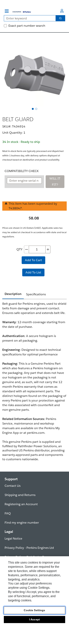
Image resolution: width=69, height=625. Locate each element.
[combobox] (28, 18)
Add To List (33, 272)
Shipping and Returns (20, 495)
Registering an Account (21, 504)
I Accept (34, 619)
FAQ (8, 513)
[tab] (33, 109)
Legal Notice (13, 538)
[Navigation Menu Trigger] (6, 11)
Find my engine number (22, 523)
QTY (19, 249)
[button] (62, 10)
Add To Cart (33, 260)
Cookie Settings (34, 610)
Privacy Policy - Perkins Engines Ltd (29, 548)
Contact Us (13, 486)
